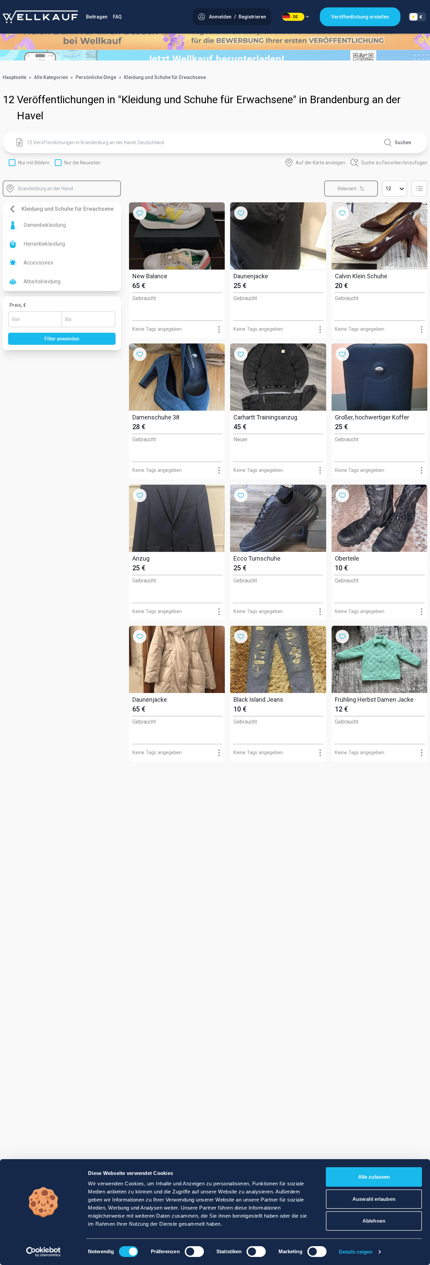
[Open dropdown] (219, 329)
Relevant (347, 188)
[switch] (194, 1251)
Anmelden (220, 16)
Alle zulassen (374, 1177)
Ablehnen (373, 1221)
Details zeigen (355, 1252)
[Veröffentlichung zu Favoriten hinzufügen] (139, 213)
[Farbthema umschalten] (417, 16)
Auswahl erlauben (373, 1199)
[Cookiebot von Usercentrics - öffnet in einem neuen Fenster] (43, 1252)
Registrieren (252, 16)
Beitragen (97, 16)
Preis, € (17, 305)
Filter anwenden (61, 338)
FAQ (117, 16)
